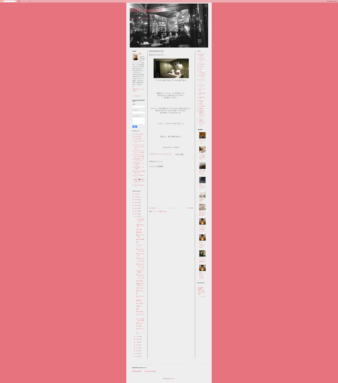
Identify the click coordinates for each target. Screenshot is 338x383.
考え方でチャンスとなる (140, 250)
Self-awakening (202, 72)
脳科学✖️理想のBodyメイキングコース (139, 181)
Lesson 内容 (137, 136)
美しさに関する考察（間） (202, 213)
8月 (137, 345)
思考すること (140, 291)
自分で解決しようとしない (202, 172)
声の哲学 (202, 106)
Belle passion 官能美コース (139, 172)
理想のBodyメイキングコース (202, 122)
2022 (136, 200)
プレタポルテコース (139, 141)
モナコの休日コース (139, 176)
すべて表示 (203, 296)
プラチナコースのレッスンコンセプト (139, 146)
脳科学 (201, 108)
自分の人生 (139, 288)
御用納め (139, 232)
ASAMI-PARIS (201, 55)
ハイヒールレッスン (202, 80)
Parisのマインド (140, 329)
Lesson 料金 (137, 138)
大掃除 (138, 306)
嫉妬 (137, 309)
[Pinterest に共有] (183, 154)
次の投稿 (152, 208)
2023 (136, 197)
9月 (137, 342)
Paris (137, 333)
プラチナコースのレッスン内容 (139, 151)
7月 (137, 348)
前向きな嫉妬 (140, 239)
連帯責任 (139, 300)
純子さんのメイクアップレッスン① (140, 276)
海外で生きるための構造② (201, 292)
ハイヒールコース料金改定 (202, 259)
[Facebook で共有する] (181, 154)
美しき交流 (139, 303)
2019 (136, 208)
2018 (136, 211)
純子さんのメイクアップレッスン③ (140, 259)
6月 (137, 351)
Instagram (137, 96)
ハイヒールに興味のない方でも (202, 156)
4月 (137, 356)
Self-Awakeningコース (202, 186)
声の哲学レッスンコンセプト (139, 159)
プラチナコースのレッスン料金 (139, 155)
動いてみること (140, 297)
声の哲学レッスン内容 (139, 164)
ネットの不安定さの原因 (140, 319)
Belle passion (146, 9)
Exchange (202, 64)
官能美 (201, 101)
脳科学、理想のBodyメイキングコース (202, 114)
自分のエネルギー (140, 254)
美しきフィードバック (202, 141)
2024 (136, 194)
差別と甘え (139, 323)
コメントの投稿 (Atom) (159, 211)
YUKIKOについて (202, 76)
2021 (136, 202)
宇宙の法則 (202, 98)
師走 (137, 242)
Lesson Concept (138, 134)
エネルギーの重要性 (140, 271)
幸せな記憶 (139, 311)
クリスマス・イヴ (140, 245)
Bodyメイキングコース (202, 59)
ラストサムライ (140, 315)
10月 (137, 339)
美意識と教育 (202, 200)
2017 (136, 214)
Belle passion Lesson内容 (202, 244)
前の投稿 (190, 208)
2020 (136, 205)
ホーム (171, 208)
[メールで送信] (176, 154)
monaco (201, 66)
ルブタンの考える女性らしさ (140, 220)
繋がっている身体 (140, 235)
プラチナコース (202, 86)
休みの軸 (139, 229)
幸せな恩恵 (139, 281)
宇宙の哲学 (202, 94)
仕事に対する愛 (140, 225)
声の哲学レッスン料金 (139, 168)
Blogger (172, 378)
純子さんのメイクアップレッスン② (140, 265)
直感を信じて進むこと (140, 284)
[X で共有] (179, 154)
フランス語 (202, 90)
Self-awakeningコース (139, 186)
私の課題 (139, 326)
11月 (137, 336)
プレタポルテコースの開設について (202, 228)
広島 (200, 104)
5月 (137, 353)
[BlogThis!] (178, 154)
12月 (137, 216)
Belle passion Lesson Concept (202, 275)
